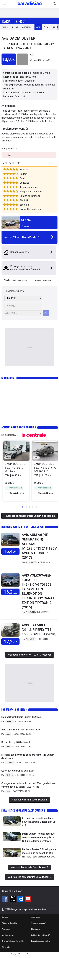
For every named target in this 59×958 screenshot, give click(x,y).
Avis (38, 27)
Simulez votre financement (15, 280)
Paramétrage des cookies (40, 941)
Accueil (5, 27)
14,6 (26, 220)
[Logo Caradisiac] (30, 6)
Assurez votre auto (43, 280)
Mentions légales (8, 935)
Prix (53, 27)
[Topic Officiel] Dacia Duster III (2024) (21, 717)
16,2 (10, 592)
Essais (15, 27)
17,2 (10, 641)
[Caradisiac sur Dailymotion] (20, 899)
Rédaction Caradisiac (10, 923)
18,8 (8, 59)
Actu (46, 27)
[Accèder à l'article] (12, 821)
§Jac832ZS (31, 562)
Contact (5, 917)
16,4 (10, 551)
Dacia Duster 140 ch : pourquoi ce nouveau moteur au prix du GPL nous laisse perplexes (38, 837)
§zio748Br (30, 639)
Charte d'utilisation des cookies (13, 941)
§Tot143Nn (31, 612)
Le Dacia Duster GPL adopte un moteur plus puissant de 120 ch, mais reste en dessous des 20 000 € (39, 853)
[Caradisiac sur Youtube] (28, 899)
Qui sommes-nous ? (38, 923)
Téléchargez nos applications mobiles (25, 909)
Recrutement (6, 929)
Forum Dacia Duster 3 (14, 709)
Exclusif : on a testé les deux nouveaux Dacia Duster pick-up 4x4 (39, 822)
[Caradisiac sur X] (13, 899)
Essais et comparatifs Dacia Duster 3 (23, 810)
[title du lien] (22, 64)
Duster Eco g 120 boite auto (16, 742)
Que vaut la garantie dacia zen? (18, 770)
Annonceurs (35, 917)
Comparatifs (27, 27)
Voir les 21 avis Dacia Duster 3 (21, 237)
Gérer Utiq (6, 947)
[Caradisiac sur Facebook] (5, 899)
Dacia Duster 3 (13, 21)
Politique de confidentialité (40, 935)
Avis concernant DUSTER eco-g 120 (20, 729)
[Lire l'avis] (10, 546)
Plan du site (35, 929)
